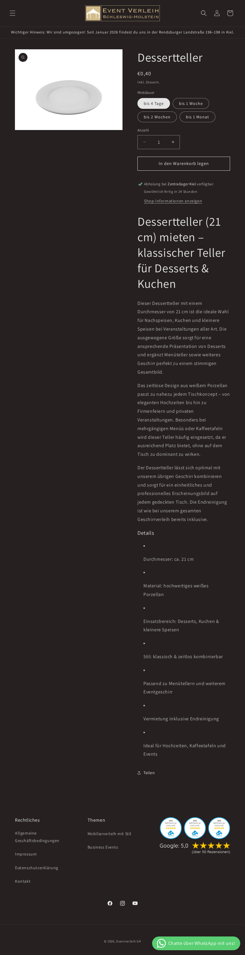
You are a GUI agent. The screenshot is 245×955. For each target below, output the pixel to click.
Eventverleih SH (128, 941)
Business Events (103, 847)
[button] (12, 13)
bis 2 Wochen (157, 117)
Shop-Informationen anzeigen (173, 201)
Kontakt (22, 881)
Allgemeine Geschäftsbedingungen (37, 836)
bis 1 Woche (191, 103)
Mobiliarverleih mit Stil (109, 833)
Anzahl (143, 130)
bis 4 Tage (154, 103)
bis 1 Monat (197, 117)
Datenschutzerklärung (36, 867)
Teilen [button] (149, 772)
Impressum (26, 854)
